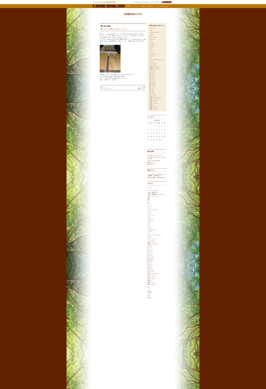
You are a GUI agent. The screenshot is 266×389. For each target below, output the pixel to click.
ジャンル (149, 187)
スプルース (152, 43)
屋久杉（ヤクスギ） (155, 67)
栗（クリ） (152, 76)
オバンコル (152, 39)
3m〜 (148, 290)
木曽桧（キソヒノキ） (155, 68)
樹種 (148, 203)
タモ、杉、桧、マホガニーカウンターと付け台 (156, 158)
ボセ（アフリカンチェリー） (157, 59)
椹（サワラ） (153, 83)
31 (162, 140)
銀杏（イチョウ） (154, 103)
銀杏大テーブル (151, 162)
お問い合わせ (150, 6)
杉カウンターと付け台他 (153, 160)
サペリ (151, 41)
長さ (148, 287)
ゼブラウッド (153, 45)
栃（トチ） (152, 72)
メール (166, 2)
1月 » (153, 144)
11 (164, 129)
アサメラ (152, 28)
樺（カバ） (152, 92)
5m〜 (148, 296)
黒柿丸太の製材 (151, 177)
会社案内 (143, 6)
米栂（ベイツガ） (154, 99)
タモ (151, 48)
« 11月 (149, 144)
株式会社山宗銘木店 (107, 2)
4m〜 (148, 294)
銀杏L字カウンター (152, 164)
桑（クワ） (152, 79)
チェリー (152, 52)
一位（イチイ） (153, 65)
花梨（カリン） (153, 101)
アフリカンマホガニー (155, 32)
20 (151, 136)
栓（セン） (152, 74)
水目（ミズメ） (153, 96)
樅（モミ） (152, 90)
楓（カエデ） (153, 85)
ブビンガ (152, 56)
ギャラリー (136, 6)
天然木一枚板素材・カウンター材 (119, 29)
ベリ (151, 57)
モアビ (151, 61)
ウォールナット (153, 37)
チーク (151, 50)
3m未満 (149, 292)
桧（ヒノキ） (153, 81)
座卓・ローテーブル (152, 196)
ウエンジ (152, 36)
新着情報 (129, 6)
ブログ (157, 6)
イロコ (151, 34)
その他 (151, 46)
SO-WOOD (95, 2)
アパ (151, 30)
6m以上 (149, 297)
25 (164, 136)
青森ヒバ (152, 105)
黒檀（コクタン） (154, 109)
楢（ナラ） (152, 88)
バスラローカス (153, 54)
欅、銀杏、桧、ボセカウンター (155, 155)
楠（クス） (152, 87)
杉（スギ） (152, 70)
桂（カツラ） (153, 77)
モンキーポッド (153, 63)
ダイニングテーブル (152, 190)
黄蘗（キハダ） (153, 107)
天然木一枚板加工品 (152, 192)
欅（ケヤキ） (153, 94)
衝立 (148, 200)
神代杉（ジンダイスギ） (156, 98)
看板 (148, 198)
